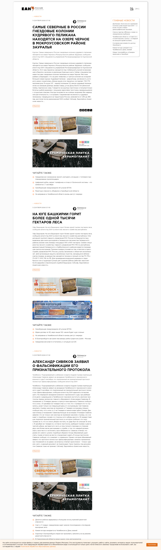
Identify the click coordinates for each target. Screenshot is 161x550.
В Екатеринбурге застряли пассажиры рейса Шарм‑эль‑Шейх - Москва (63, 338)
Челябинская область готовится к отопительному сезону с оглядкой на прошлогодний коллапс (125, 38)
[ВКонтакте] (80, 110)
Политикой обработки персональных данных (38, 546)
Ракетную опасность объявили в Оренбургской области (57, 191)
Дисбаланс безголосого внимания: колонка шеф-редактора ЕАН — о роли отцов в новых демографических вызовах (125, 26)
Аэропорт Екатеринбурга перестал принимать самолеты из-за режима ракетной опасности (62, 535)
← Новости (37, 16)
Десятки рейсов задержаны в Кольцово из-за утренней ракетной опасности (60, 521)
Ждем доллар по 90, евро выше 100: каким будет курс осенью (59, 332)
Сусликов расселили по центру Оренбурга (124, 44)
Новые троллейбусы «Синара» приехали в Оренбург (124, 53)
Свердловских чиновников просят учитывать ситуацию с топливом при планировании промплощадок (63, 178)
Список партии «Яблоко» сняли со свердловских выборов (125, 33)
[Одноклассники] (83, 110)
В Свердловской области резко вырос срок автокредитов (58, 539)
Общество (36, 106)
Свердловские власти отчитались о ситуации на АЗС (55, 342)
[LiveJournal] (91, 110)
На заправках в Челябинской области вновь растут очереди (58, 194)
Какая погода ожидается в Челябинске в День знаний (56, 530)
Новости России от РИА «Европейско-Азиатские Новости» (28, 9)
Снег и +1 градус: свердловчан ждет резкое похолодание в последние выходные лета (62, 526)
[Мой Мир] (88, 110)
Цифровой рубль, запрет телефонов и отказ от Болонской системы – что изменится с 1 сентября (63, 183)
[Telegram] (86, 110)
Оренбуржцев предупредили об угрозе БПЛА (53, 188)
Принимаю (152, 544)
